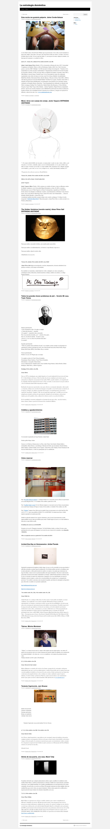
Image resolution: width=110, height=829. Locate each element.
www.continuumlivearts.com (45, 92)
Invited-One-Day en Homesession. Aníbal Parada (39, 544)
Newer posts (66, 14)
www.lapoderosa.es (59, 677)
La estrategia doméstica (32, 5)
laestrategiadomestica (36, 19)
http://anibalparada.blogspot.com (29, 585)
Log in (76, 24)
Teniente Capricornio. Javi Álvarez (34, 686)
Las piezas (31, 95)
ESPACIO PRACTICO (33, 199)
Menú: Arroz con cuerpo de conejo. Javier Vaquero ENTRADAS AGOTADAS (45, 102)
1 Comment (36, 95)
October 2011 (77, 18)
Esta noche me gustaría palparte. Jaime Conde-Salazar (42, 17)
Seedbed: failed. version (29, 505)
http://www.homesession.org (28, 589)
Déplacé (26, 510)
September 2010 (78, 20)
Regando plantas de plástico (30, 499)
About (27, 9)
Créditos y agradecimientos (31, 410)
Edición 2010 (28, 404)
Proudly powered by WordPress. (81, 825)
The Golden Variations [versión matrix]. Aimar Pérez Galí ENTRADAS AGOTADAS (42, 210)
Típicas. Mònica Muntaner (31, 626)
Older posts (24, 14)
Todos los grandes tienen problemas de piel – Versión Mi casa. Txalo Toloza (45, 297)
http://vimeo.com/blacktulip (27, 813)
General (27, 95)
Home (22, 9)
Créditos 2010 (28, 452)
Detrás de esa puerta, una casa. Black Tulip (37, 757)
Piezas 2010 (33, 404)
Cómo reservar (27, 458)
